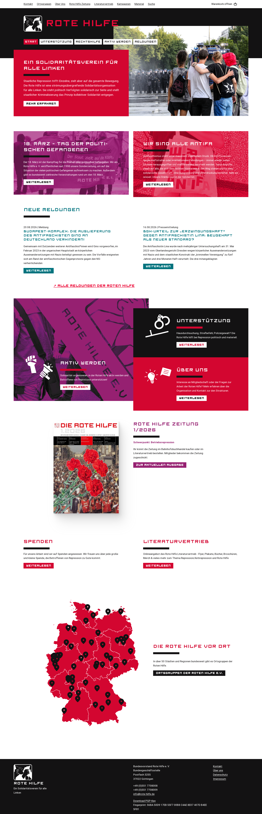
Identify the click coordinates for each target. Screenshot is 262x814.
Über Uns (60, 3)
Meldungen (145, 41)
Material (139, 3)
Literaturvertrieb (103, 3)
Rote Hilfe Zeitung (79, 3)
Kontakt (28, 3)
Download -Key (144, 800)
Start (31, 41)
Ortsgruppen (44, 3)
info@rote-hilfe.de (144, 794)
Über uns (218, 770)
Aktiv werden (117, 41)
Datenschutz (220, 774)
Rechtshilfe (88, 41)
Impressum (219, 778)
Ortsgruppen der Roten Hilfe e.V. (189, 673)
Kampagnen (124, 3)
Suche (151, 3)
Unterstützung (56, 41)
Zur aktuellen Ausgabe (160, 465)
